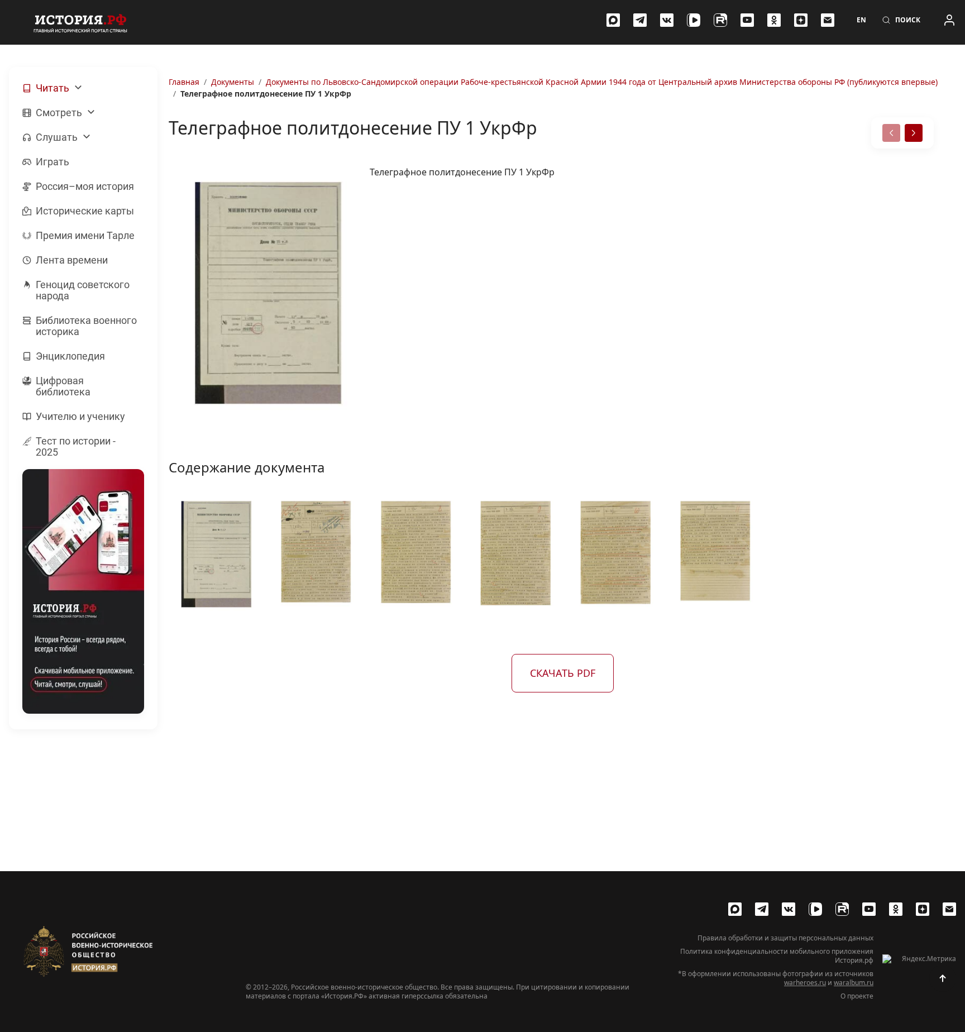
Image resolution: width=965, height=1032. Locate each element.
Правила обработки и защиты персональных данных (785, 938)
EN (861, 20)
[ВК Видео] (693, 20)
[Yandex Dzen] (801, 20)
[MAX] (613, 20)
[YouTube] (747, 20)
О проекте (856, 996)
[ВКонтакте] (666, 20)
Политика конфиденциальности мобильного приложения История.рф (776, 956)
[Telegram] (640, 20)
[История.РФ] (80, 22)
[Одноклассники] (774, 20)
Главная (184, 82)
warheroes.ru (805, 982)
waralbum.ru (853, 982)
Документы (232, 82)
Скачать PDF (562, 673)
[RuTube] (720, 20)
